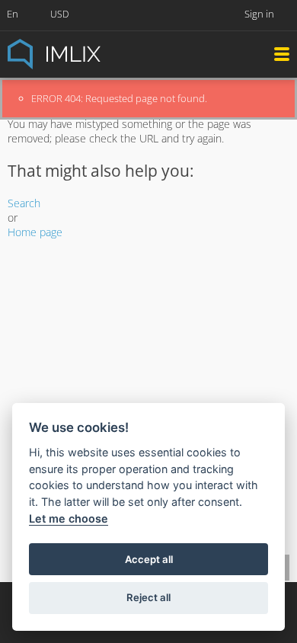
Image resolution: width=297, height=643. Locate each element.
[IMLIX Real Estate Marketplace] (91, 53)
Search (24, 203)
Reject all (148, 597)
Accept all (149, 559)
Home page (35, 232)
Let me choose (68, 518)
